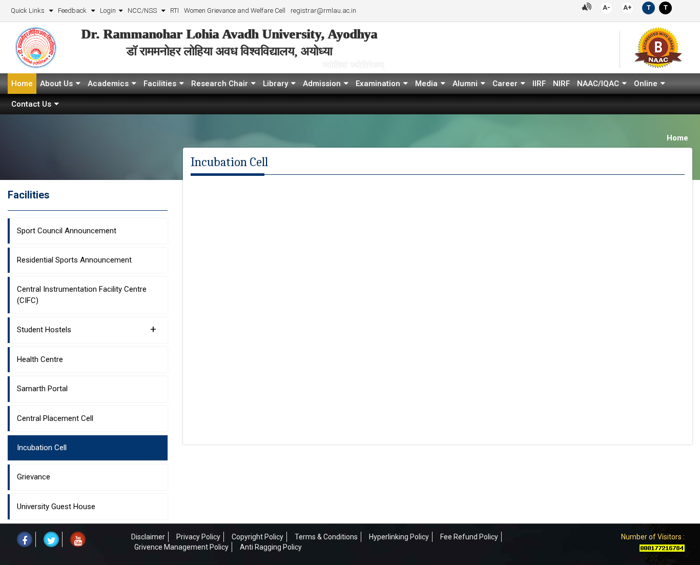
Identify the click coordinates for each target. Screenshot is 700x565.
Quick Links (28, 10)
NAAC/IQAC (598, 83)
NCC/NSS (143, 10)
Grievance (33, 476)
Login (108, 10)
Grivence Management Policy (181, 547)
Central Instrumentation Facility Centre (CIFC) (82, 295)
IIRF (539, 83)
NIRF (561, 83)
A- (606, 7)
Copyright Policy (257, 537)
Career (505, 83)
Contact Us (31, 104)
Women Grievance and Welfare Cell (234, 10)
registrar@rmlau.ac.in (323, 10)
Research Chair (219, 83)
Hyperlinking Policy (399, 537)
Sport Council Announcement (66, 230)
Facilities (159, 83)
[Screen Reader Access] (587, 6)
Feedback (73, 10)
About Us (56, 83)
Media (426, 83)
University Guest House (56, 506)
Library (275, 83)
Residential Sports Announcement (74, 260)
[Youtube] (78, 539)
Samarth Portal (42, 388)
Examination (378, 83)
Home (22, 83)
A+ (627, 7)
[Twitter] (51, 539)
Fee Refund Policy (469, 537)
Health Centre (40, 359)
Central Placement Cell (55, 418)
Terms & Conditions (326, 537)
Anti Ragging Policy (271, 547)
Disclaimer (148, 537)
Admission (322, 83)
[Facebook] (24, 539)
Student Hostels (86, 329)
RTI (174, 10)
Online (645, 83)
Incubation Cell (42, 447)
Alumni (465, 83)
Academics (108, 83)
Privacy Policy (198, 537)
